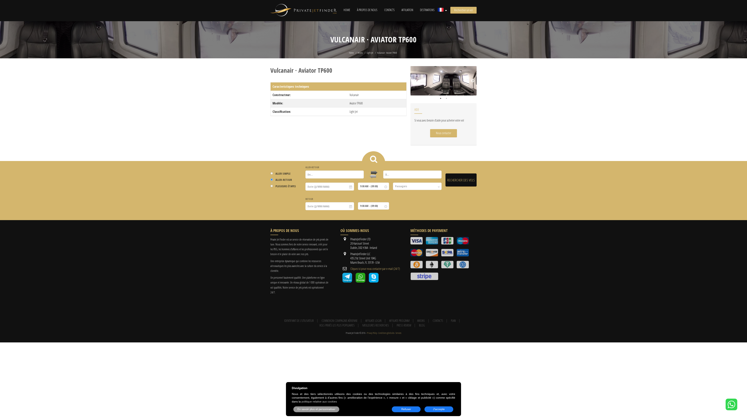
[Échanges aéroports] (373, 175)
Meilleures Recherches (375, 325)
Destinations (427, 10)
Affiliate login (373, 320)
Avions (360, 52)
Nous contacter (443, 133)
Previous (414, 81)
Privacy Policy (372, 333)
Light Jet (370, 52)
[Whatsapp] (360, 281)
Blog (422, 325)
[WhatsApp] (731, 409)
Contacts (389, 10)
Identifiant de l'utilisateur (299, 320)
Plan (453, 320)
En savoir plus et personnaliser (316, 409)
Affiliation (407, 10)
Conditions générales (386, 333)
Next (473, 81)
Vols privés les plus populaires (337, 325)
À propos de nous (367, 10)
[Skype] (374, 281)
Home (347, 10)
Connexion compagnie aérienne (340, 320)
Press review (404, 325)
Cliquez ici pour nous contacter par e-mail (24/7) (375, 269)
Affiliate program (399, 320)
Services (398, 333)
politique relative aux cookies (319, 401)
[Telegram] (347, 281)
